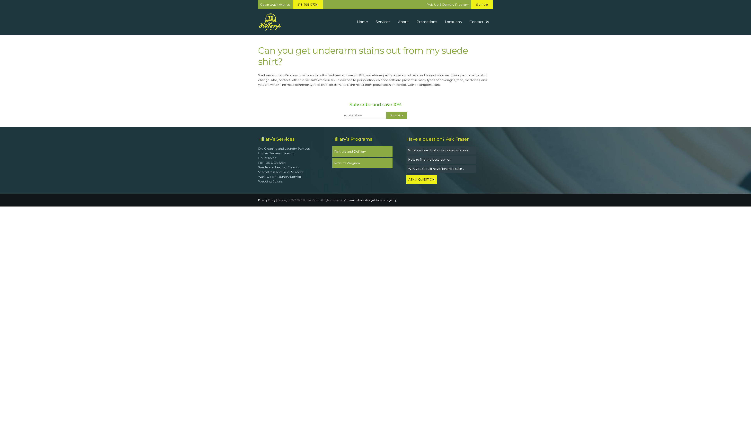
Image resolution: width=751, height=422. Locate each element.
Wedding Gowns (270, 181)
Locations (453, 22)
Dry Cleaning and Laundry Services (284, 148)
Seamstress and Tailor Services (281, 172)
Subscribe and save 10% (375, 104)
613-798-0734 (308, 4)
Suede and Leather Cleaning (279, 167)
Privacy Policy (267, 200)
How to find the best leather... (430, 159)
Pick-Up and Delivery (350, 151)
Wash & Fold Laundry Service (279, 177)
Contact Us (479, 22)
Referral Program (347, 163)
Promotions (427, 22)
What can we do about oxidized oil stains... (439, 150)
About (403, 22)
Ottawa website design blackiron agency (370, 200)
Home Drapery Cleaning (276, 153)
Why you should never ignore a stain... (436, 169)
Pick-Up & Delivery (272, 163)
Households (267, 158)
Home (362, 22)
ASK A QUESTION (421, 179)
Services (383, 22)
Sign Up (482, 4)
